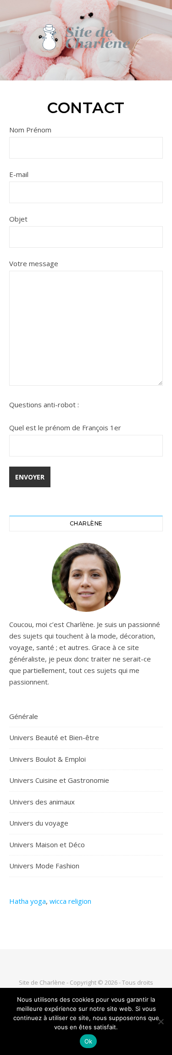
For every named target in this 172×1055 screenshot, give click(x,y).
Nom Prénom (30, 129)
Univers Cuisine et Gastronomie (59, 780)
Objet (18, 218)
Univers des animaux (42, 801)
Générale (23, 716)
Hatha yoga (27, 901)
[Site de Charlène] (86, 38)
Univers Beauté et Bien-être (54, 737)
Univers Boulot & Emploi (47, 759)
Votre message (33, 263)
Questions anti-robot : (44, 404)
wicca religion (70, 901)
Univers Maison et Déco (47, 844)
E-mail (18, 174)
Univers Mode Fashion (44, 865)
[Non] (160, 1021)
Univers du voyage (38, 822)
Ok (88, 1041)
